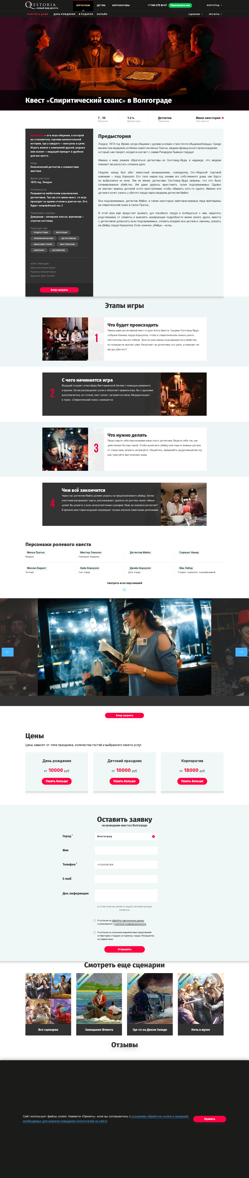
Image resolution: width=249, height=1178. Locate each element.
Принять (209, 1119)
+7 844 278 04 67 (157, 5)
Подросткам (41, 233)
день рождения (64, 14)
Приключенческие (43, 238)
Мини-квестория (43, 244)
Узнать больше (48, 1004)
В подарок (86, 14)
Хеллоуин (39, 250)
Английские (58, 250)
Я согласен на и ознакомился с (121, 922)
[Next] (241, 652)
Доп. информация (76, 893)
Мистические (67, 244)
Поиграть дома (37, 14)
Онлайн (102, 14)
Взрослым (61, 233)
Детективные (68, 238)
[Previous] (8, 652)
